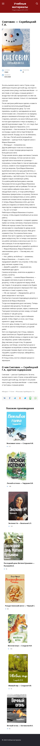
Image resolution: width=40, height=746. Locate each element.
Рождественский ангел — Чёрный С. (20, 606)
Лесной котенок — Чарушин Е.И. (20, 483)
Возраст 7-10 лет (8, 391)
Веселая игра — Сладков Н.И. (20, 646)
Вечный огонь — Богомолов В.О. (20, 726)
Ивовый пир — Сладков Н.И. (20, 686)
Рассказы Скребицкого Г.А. (26, 391)
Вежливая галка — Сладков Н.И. (20, 443)
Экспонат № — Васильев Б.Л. (20, 523)
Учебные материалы (20, 5)
